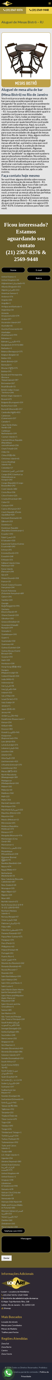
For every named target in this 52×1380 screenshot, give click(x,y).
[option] (13, 276)
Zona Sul (5, 1343)
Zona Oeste (6, 1354)
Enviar (6, 1258)
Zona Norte (6, 1347)
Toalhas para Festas (10, 1332)
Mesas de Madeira (9, 1329)
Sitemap (7, 1308)
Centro (4, 1350)
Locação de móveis (9, 1322)
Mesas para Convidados (11, 1325)
